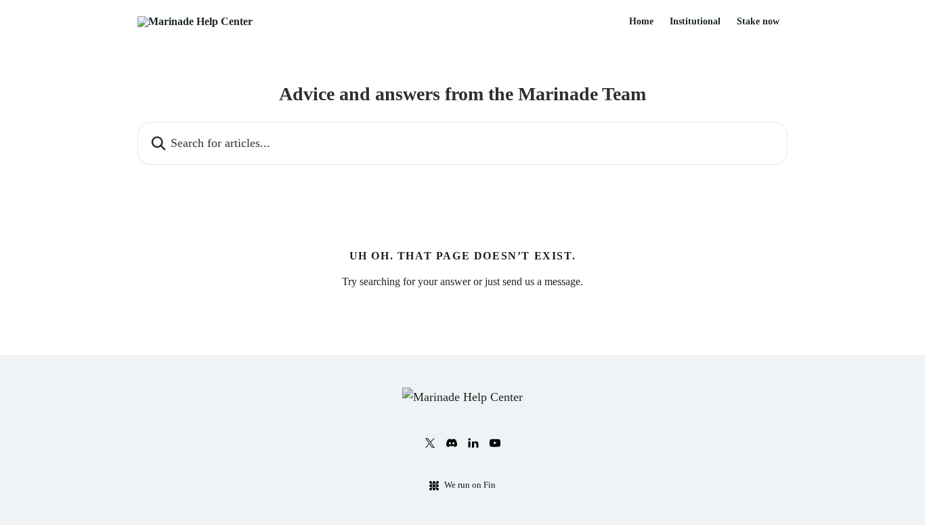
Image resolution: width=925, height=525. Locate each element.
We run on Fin (470, 485)
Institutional (695, 21)
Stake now (758, 21)
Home (641, 21)
